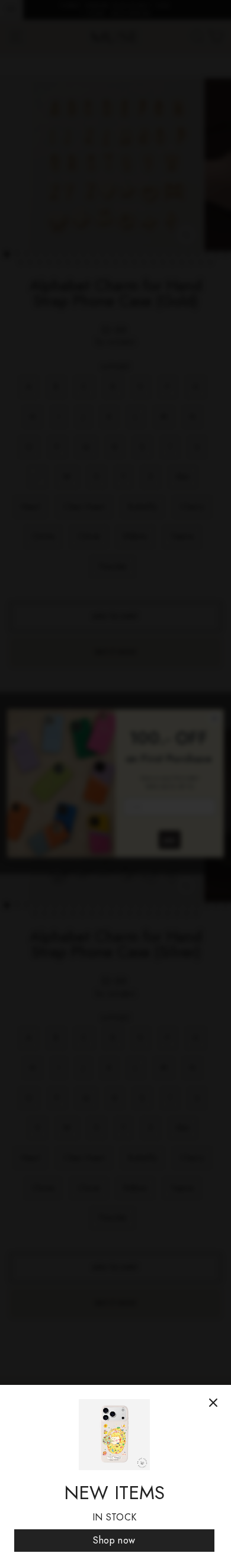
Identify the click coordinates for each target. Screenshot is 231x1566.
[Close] (213, 1402)
